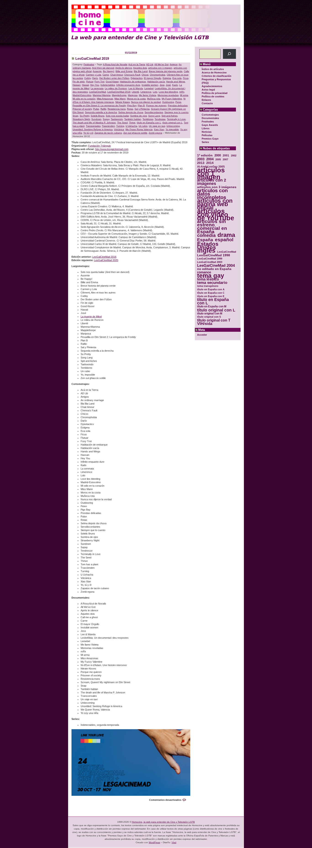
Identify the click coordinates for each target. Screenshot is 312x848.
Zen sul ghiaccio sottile (135, 133)
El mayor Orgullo (152, 78)
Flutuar (89, 81)
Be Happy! (108, 71)
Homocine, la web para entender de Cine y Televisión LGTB (163, 822)
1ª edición (205, 155)
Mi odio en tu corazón (84, 98)
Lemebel (148, 88)
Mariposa (132, 95)
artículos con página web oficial (215, 204)
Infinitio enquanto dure (128, 85)
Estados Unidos (207, 245)
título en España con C (211, 292)
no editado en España (214, 269)
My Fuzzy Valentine (172, 98)
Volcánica (119, 129)
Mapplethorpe (119, 95)
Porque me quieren (156, 105)
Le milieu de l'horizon (116, 88)
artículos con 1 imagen (211, 173)
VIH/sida (204, 323)
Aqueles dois (140, 68)
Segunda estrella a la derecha (101, 112)
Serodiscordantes (154, 112)
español (224, 239)
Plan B (141, 105)
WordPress (154, 842)
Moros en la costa (136, 98)
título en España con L (213, 301)
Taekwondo (117, 119)
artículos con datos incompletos (212, 194)
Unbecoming (173, 126)
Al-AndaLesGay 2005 (211, 166)
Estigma (167, 78)
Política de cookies (213, 96)
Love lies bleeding (168, 92)
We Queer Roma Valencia (139, 129)
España (205, 239)
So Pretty (84, 115)
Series (205, 142)
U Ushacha (131, 126)
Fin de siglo (79, 81)
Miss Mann (120, 98)
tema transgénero (207, 286)
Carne (106, 74)
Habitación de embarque (133, 81)
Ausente (97, 71)
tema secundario (212, 282)
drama (226, 235)
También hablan (132, 119)
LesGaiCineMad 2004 (216, 265)
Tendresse (160, 119)
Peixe (178, 102)
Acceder (202, 334)
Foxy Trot (99, 81)
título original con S (209, 316)
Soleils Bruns (97, 115)
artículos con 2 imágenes (211, 182)
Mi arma (184, 95)
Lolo (155, 92)
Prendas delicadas (178, 105)
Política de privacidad (214, 93)
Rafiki (103, 109)
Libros (205, 128)
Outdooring (168, 102)
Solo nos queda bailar (117, 115)
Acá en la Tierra (136, 64)
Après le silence (123, 68)
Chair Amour (116, 74)
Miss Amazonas (105, 98)
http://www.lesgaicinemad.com (111, 149)
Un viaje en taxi (157, 126)
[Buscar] (229, 54)
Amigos (173, 64)
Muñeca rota (153, 98)
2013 (200, 163)
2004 (210, 159)
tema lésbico (208, 279)
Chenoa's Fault (132, 74)
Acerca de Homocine (214, 72)
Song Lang (154, 115)
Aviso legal (208, 89)
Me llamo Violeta (147, 95)
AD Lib (149, 64)
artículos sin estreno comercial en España (212, 226)
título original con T (213, 320)
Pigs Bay (131, 105)
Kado (175, 85)
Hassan (77, 85)
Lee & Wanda (135, 88)
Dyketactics (137, 78)
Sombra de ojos (138, 115)
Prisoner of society (82, 109)
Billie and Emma (124, 71)
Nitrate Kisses (122, 102)
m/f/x (181, 92)
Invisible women (150, 85)
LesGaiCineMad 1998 (213, 255)
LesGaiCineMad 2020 (106, 260)
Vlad (174, 842)
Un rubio (143, 126)
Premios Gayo (210, 138)
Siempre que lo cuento (176, 112)
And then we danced (103, 68)
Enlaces (206, 100)
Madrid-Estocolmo (82, 95)
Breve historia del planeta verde (165, 71)
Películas (207, 135)
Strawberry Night (81, 119)
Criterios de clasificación (216, 76)
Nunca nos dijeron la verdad (146, 102)
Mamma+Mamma (102, 95)
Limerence (145, 92)
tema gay (210, 275)
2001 (226, 155)
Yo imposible (172, 129)
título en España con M (211, 306)
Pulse (96, 109)
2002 (233, 155)
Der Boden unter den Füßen (114, 78)
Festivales (208, 121)
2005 (218, 159)
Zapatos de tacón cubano (108, 133)
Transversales (93, 126)
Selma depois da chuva (130, 112)
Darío (95, 78)
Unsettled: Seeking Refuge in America (93, 129)
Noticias (207, 131)
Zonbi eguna (155, 133)
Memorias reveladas (168, 95)
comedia (206, 235)
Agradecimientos (212, 86)
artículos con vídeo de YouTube (215, 214)
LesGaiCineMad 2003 (209, 262)
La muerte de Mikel (91, 316)
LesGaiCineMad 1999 (209, 258)
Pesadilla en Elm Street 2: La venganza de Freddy (99, 105)
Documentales (210, 118)
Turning (120, 126)
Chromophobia (157, 74)
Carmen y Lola (93, 74)
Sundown (96, 119)
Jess (162, 85)
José (168, 85)
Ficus (185, 78)
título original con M (209, 313)
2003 (200, 159)
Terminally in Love (176, 119)
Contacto (207, 103)
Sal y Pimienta (142, 109)
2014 (210, 163)
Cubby (87, 78)
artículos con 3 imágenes (216, 187)
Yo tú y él (88, 133)
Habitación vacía (156, 81)
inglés (206, 250)
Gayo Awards (210, 125)
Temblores (148, 119)
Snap (75, 115)
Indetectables (107, 85)
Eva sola (177, 78)
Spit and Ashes (169, 115)
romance (204, 272)
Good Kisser (112, 81)
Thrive (132, 122)
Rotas (130, 109)
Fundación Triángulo (99, 145)
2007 (225, 159)
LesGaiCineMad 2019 (92, 58)
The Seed (122, 122)
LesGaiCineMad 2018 (104, 256)
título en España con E (210, 296)
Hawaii (85, 85)
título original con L (216, 310)
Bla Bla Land (141, 71)
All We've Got (161, 64)
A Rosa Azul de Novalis (115, 64)
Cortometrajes (210, 114)
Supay (106, 119)
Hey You (94, 85)
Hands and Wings (175, 81)
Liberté (135, 92)
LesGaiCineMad (226, 251)
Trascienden (108, 126)
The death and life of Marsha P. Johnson (94, 122)
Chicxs (145, 74)
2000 (217, 155)
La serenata (97, 88)
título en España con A (211, 289)
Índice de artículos (213, 69)
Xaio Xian (159, 129)
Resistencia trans (117, 109)
